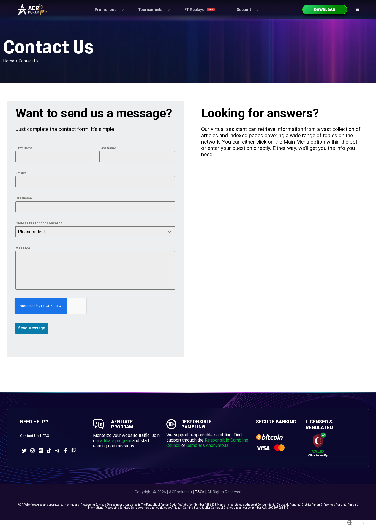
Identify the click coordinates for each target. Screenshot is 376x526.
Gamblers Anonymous (207, 445)
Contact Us (29, 436)
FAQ (46, 436)
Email (20, 173)
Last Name (107, 148)
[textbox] (90, 232)
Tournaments (150, 9)
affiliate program (115, 440)
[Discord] (41, 451)
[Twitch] (74, 451)
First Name (24, 148)
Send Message (31, 328)
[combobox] (95, 231)
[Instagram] (32, 451)
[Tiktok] (49, 451)
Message (22, 248)
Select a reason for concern (38, 223)
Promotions (105, 9)
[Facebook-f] (65, 451)
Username (23, 198)
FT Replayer (198, 9)
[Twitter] (24, 451)
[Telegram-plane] (57, 451)
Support (244, 9)
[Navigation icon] (357, 9)
